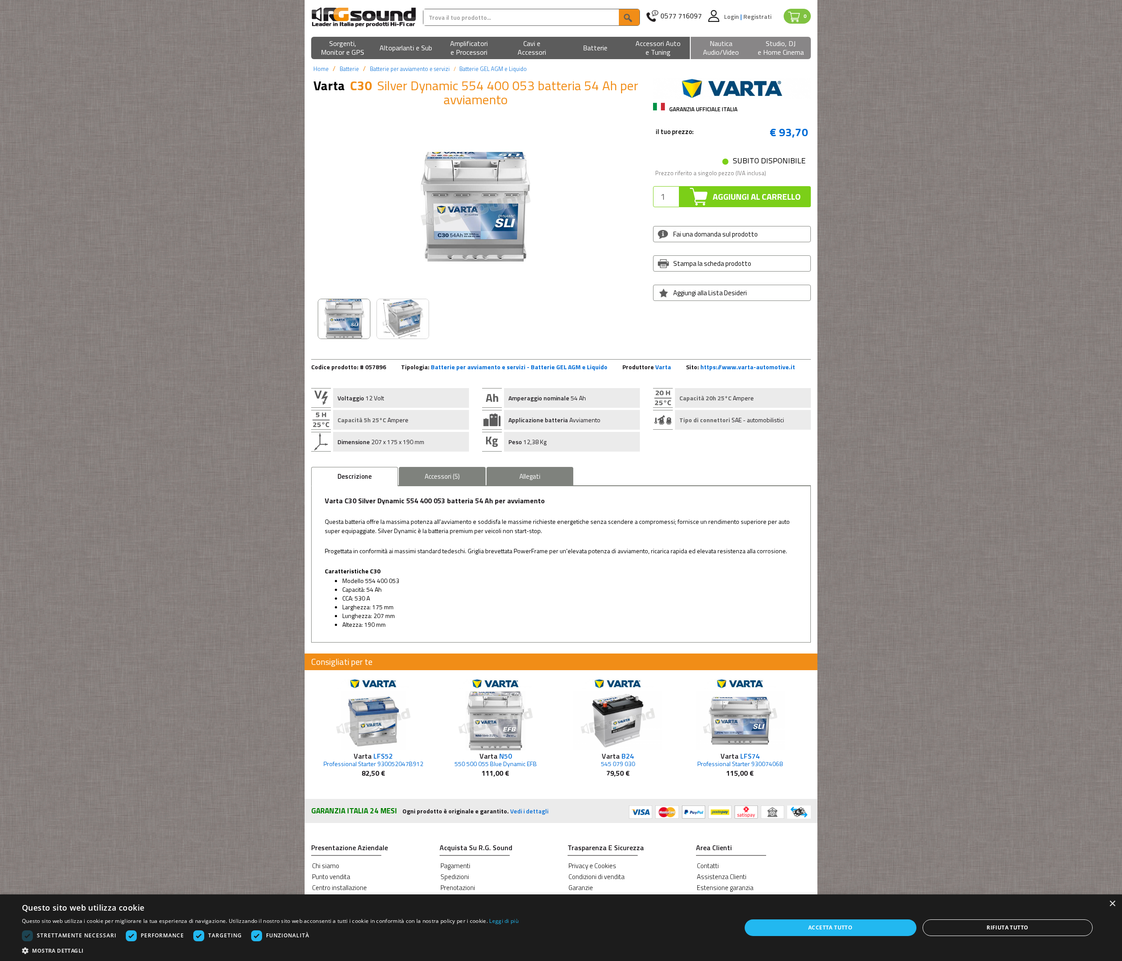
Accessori (442, 476)
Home (321, 68)
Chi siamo (325, 866)
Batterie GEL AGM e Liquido (493, 68)
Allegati (529, 476)
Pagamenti (455, 866)
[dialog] (561, 927)
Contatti (708, 866)
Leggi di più (503, 921)
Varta (663, 366)
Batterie (349, 68)
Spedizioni (454, 877)
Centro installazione (339, 888)
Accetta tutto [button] (830, 927)
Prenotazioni (457, 888)
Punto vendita (331, 877)
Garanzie (580, 888)
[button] (342, 48)
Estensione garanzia (725, 888)
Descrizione (354, 476)
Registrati (757, 16)
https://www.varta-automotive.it (747, 366)
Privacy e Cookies (592, 866)
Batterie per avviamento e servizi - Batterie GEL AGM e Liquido (519, 366)
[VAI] (628, 17)
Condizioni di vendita (596, 877)
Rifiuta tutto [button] (1007, 927)
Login (732, 16)
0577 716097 (681, 16)
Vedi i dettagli (529, 811)
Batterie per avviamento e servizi (410, 68)
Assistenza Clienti (721, 877)
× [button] (1112, 904)
